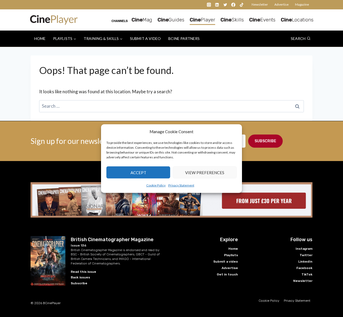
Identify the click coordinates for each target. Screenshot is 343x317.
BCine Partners (184, 38)
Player (202, 20)
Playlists (231, 255)
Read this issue (83, 272)
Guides (171, 20)
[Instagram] (209, 5)
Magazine (302, 4)
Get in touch (227, 274)
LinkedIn (305, 261)
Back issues (80, 277)
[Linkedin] (217, 5)
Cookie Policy (156, 185)
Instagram (304, 249)
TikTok (306, 274)
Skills (232, 20)
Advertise (281, 4)
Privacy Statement (181, 185)
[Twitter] (225, 5)
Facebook (304, 268)
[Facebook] (233, 5)
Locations (297, 20)
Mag (142, 20)
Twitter (306, 255)
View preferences (204, 172)
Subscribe (265, 141)
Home (40, 38)
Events (262, 20)
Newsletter (260, 4)
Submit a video (145, 38)
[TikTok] (241, 5)
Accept (138, 172)
